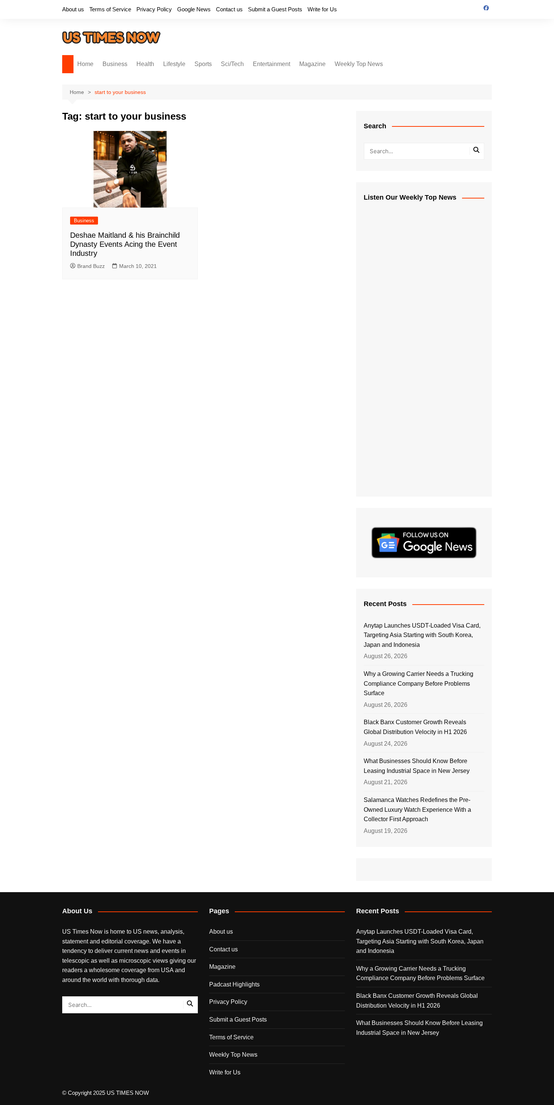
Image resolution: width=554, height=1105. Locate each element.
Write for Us (322, 9)
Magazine (312, 64)
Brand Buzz (91, 266)
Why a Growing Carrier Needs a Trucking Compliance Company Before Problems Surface (418, 683)
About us (73, 9)
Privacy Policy (154, 9)
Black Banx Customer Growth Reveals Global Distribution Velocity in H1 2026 (415, 727)
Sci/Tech (232, 64)
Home (85, 64)
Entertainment (271, 64)
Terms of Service (110, 9)
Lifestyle (174, 64)
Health (145, 64)
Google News (194, 9)
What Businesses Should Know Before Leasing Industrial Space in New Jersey (417, 766)
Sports (203, 64)
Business (115, 64)
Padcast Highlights (234, 984)
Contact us (229, 9)
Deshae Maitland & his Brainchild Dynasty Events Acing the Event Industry (125, 244)
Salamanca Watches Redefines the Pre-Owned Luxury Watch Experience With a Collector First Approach (417, 809)
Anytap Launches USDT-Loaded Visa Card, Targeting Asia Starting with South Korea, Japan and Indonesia (422, 635)
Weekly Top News (359, 64)
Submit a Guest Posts (275, 9)
